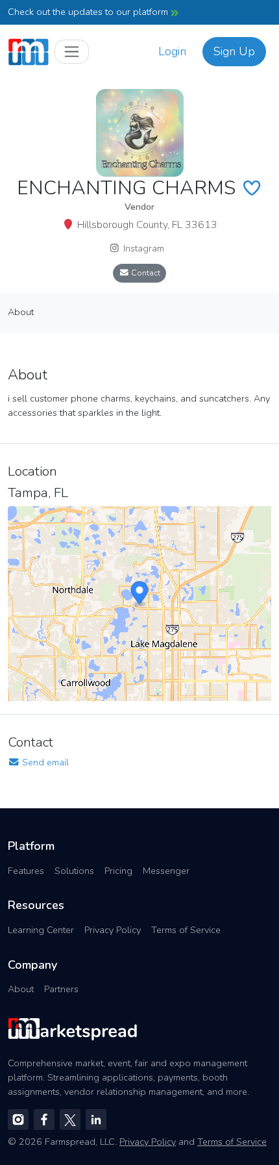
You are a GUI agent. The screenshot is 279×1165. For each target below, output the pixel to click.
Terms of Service (186, 929)
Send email (44, 762)
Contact (144, 272)
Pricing (118, 870)
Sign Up (234, 51)
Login (172, 51)
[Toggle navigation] (72, 52)
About (21, 988)
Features (26, 870)
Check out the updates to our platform (89, 11)
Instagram (142, 248)
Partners (61, 988)
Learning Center (41, 929)
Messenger (166, 870)
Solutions (74, 870)
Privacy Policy (112, 929)
